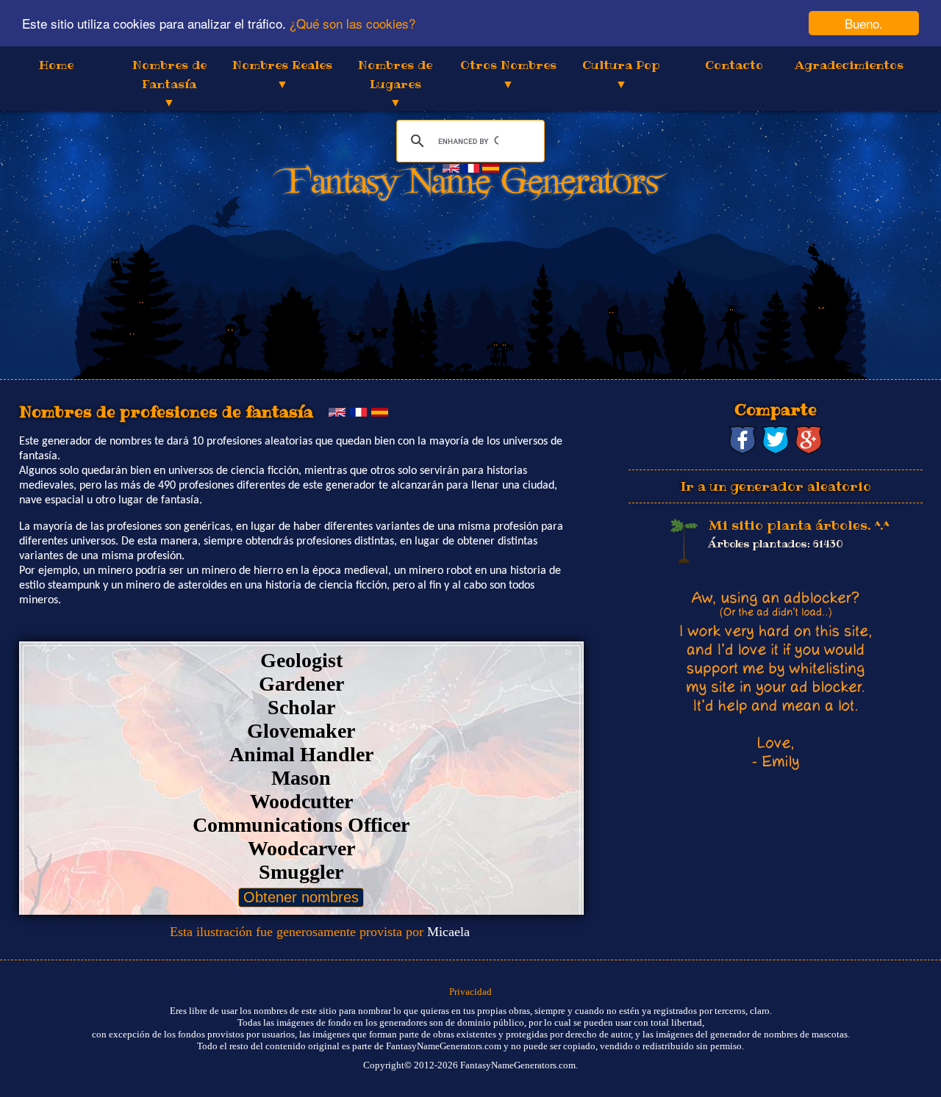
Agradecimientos (849, 65)
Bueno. (864, 23)
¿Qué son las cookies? (352, 24)
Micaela (448, 931)
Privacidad (470, 991)
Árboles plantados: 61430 (775, 543)
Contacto (734, 65)
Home (56, 65)
